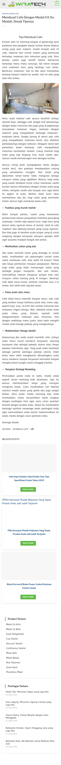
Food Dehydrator (15, 634)
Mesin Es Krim (13, 624)
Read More (28, 489)
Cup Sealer (12, 638)
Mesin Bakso (12, 658)
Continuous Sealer (16, 648)
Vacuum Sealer (14, 643)
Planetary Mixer (14, 672)
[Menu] (4, 4)
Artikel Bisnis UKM (10, 13)
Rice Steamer (13, 662)
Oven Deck (11, 667)
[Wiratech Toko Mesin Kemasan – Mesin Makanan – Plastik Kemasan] (31, 4)
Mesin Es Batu (13, 629)
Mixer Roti (11, 653)
